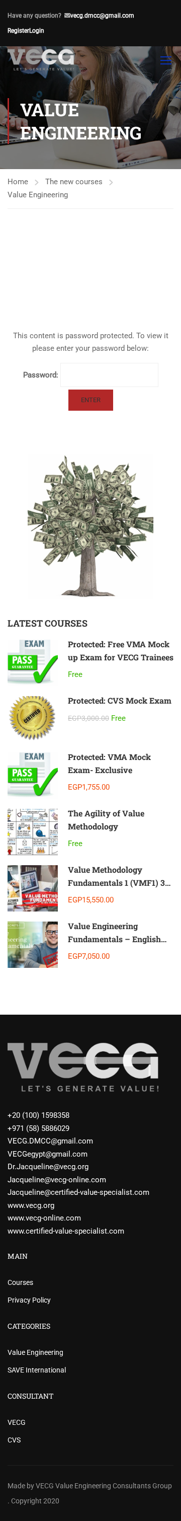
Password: (41, 374)
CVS (14, 1440)
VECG (17, 1422)
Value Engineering (38, 194)
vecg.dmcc (85, 15)
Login (36, 30)
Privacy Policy (29, 1300)
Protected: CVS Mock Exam (119, 700)
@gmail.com (117, 15)
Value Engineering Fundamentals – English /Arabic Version (114, 939)
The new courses (74, 181)
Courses (20, 1282)
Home (18, 181)
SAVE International (37, 1370)
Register (18, 30)
